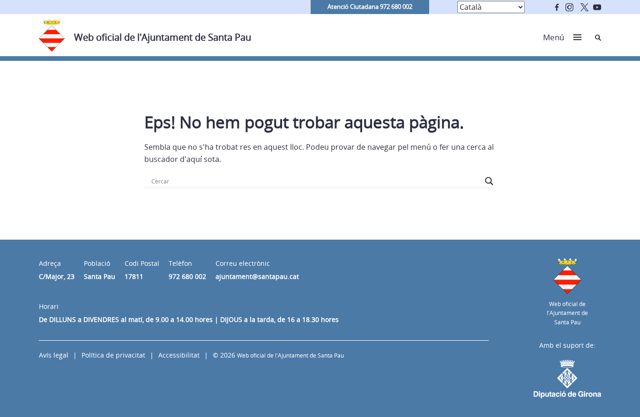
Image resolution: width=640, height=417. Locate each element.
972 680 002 (187, 276)
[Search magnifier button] (489, 181)
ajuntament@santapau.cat (257, 276)
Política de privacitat (113, 355)
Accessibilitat (179, 355)
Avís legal (53, 355)
